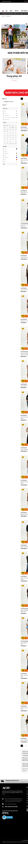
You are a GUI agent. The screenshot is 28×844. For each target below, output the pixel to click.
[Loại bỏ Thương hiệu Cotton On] (3, 101)
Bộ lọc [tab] (4, 99)
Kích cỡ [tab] (4, 122)
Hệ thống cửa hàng (7, 1)
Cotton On (8, 16)
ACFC (3, 16)
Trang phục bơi (14, 76)
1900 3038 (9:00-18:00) (11, 806)
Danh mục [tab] (5, 108)
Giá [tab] (4, 164)
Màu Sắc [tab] (5, 146)
